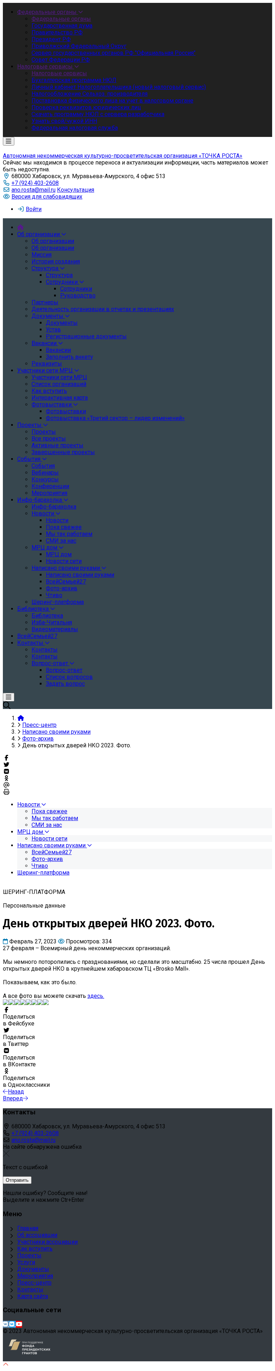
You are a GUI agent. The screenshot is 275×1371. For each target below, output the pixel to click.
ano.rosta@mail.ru (33, 189)
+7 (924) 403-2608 (35, 183)
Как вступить (35, 1248)
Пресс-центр (34, 1282)
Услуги (26, 1262)
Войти (34, 209)
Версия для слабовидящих (46, 196)
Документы (33, 1269)
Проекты (29, 1255)
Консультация (75, 189)
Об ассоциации (37, 1235)
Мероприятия (35, 1275)
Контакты (30, 1289)
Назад (16, 1091)
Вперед (13, 1098)
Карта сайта (32, 1296)
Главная (27, 1228)
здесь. (95, 995)
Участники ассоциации (47, 1241)
